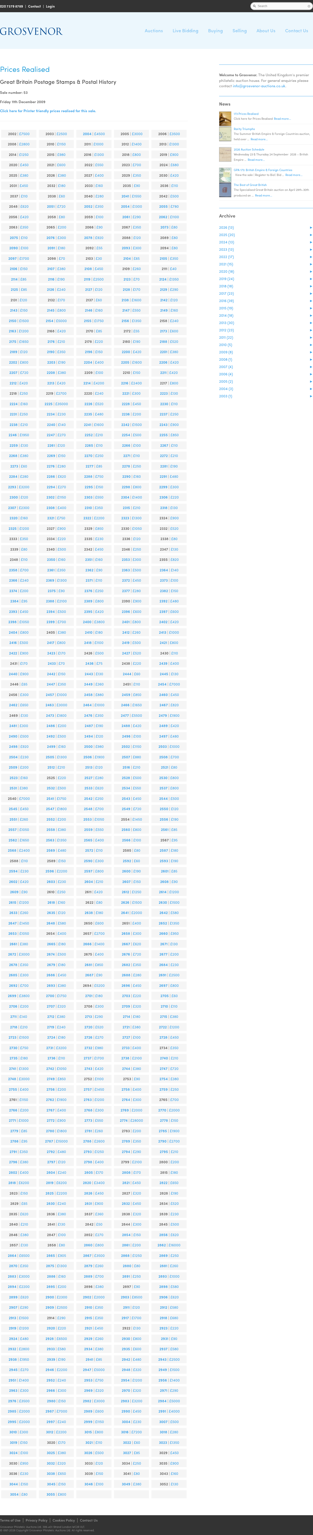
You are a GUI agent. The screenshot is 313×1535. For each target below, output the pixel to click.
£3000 (137, 133)
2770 (162, 1110)
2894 (12, 1286)
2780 (50, 1130)
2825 (49, 1193)
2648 (50, 923)
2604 (88, 881)
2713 (88, 1016)
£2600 (99, 1141)
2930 (126, 1338)
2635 (51, 912)
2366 (13, 580)
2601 (164, 871)
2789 (126, 1141)
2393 (13, 611)
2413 (162, 632)
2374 (13, 590)
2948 (126, 1369)
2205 (125, 362)
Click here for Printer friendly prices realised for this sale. (48, 110)
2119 (87, 279)
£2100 (62, 601)
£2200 (99, 518)
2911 (126, 1307)
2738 (125, 1058)
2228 (126, 403)
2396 (126, 611)
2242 (125, 424)
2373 (164, 580)
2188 (163, 341)
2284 (13, 476)
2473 (50, 715)
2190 (51, 351)
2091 (51, 247)
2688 (126, 975)
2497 (163, 736)
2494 (88, 736)
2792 (51, 1151)
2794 (126, 1151)
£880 (99, 694)
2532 (51, 788)
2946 (49, 1369)
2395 (88, 611)
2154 (49, 320)
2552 (50, 819)
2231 (13, 414)
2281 (164, 466)
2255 (163, 434)
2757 (88, 1089)
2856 (163, 1234)
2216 (124, 383)
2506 (87, 757)
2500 (88, 746)
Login (50, 6)
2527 (88, 777)
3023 (163, 1442)
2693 (51, 985)
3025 (51, 1452)
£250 (24, 393)
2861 (126, 1245)
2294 (51, 487)
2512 (51, 767)
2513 (88, 767)
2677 (163, 954)
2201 (163, 351)
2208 (51, 372)
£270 (61, 434)
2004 (87, 133)
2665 (51, 944)
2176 (51, 341)
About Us (266, 30)
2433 (52, 663)
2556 (164, 819)
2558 (50, 829)
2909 (49, 1307)
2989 (88, 1411)
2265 (89, 445)
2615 (12, 902)
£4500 (99, 133)
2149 (164, 310)
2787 (49, 1141)
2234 (51, 414)
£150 (24, 268)
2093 (126, 247)
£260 (137, 268)
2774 (124, 1120)
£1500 (24, 320)
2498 (13, 746)
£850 (174, 434)
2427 (126, 653)
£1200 (24, 331)
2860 (88, 1245)
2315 (126, 507)
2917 (125, 1317)
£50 (99, 1224)
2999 (88, 1421)
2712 (50, 1016)
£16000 (174, 1245)
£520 (174, 341)
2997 (50, 1421)
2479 (163, 715)
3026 (88, 1452)
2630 (163, 902)
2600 (126, 871)
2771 (12, 1120)
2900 (49, 1297)
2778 (164, 1120)
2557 (12, 829)
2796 (13, 1162)
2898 (163, 1286)
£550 (99, 164)
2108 (88, 268)
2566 (126, 840)
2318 (164, 507)
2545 (13, 808)
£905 (62, 1255)
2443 (89, 673)
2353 (126, 559)
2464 (87, 705)
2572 (89, 850)
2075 (14, 237)
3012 (49, 1432)
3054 (14, 1494)
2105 (163, 258)
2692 (13, 985)
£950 (174, 933)
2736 (51, 1058)
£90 (137, 185)
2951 (12, 1380)
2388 (50, 601)
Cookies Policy (64, 1520)
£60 (62, 196)
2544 (163, 798)
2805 (88, 1172)
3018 (163, 1432)
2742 (50, 1068)
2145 (51, 310)
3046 (88, 1484)
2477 (125, 715)
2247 (51, 434)
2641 (125, 912)
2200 (126, 351)
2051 (51, 206)
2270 (88, 455)
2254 (126, 434)
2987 (49, 1411)
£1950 (24, 434)
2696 (126, 985)
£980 (61, 154)
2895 (50, 1286)
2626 (125, 902)
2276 (51, 466)
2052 (88, 206)
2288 (88, 476)
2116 (51, 279)
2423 (51, 653)
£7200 (136, 1432)
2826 (88, 1193)
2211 (163, 372)
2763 (88, 1099)
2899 (13, 1297)
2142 (164, 300)
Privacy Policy (36, 1520)
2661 (13, 944)
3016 (125, 1432)
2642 (163, 912)
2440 (13, 673)
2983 (125, 1401)
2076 (50, 237)
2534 (126, 788)
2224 (14, 403)
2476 (88, 715)
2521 (164, 767)
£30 (99, 258)
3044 (13, 1484)
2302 (50, 497)
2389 (88, 601)
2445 (164, 673)
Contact (34, 6)
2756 (50, 1089)
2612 (125, 891)
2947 (87, 1369)
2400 (87, 621)
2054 (125, 206)
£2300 (24, 507)
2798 (88, 1162)
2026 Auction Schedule (249, 149)
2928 (49, 1338)
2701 (88, 995)
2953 (88, 1380)
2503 (162, 746)
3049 (126, 1484)
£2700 (61, 393)
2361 (51, 570)
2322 (87, 518)
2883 (12, 1276)
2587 (164, 850)
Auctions (154, 30)
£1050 (137, 528)
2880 (127, 1265)
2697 (163, 985)
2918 (163, 1317)
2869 (163, 1255)
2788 (87, 1141)
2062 (163, 216)
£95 (24, 601)
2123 (127, 279)
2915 (88, 1317)
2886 (51, 1276)
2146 (88, 310)
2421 (163, 642)
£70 (62, 258)
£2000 (136, 912)
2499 (51, 746)
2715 (163, 1016)
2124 (163, 279)
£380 (24, 175)
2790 (162, 1141)
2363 (126, 570)
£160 (99, 185)
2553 (87, 819)
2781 (88, 1130)
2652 (163, 923)
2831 (88, 1203)
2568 (12, 850)
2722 (163, 1027)
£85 (23, 279)
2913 (12, 1317)
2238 (14, 424)
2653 (12, 933)
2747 (164, 1068)
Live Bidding (185, 30)
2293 (12, 487)
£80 (62, 216)
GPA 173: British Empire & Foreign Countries (263, 170)
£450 (24, 164)
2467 (163, 705)
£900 (174, 154)
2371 (89, 580)
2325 (13, 528)
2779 (14, 1130)
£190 (61, 279)
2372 (126, 580)
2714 (126, 1016)
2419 (126, 642)
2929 (88, 1338)
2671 (164, 944)
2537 (163, 788)
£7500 (24, 133)
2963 (13, 1390)
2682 (126, 964)
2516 (126, 767)
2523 (14, 777)
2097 (12, 258)
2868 (125, 1255)
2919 (12, 1328)
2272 (164, 455)
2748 (12, 1078)
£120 (137, 237)
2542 (88, 798)
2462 (13, 705)
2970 (126, 1390)
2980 (51, 1401)
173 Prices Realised (246, 113)
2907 (13, 1307)
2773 (88, 1120)
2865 (50, 1255)
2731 (49, 1047)
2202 (13, 362)
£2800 (24, 144)
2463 (49, 705)
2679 (51, 964)
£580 (174, 912)
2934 (88, 1348)
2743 (88, 1068)
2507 (126, 757)
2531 (13, 788)
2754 (163, 1078)
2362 (89, 570)
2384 (14, 601)
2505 (50, 757)
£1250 (24, 154)
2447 (51, 684)
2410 (88, 632)
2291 (163, 476)
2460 (163, 694)
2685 (13, 975)
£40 (173, 268)
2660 (163, 933)
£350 (137, 175)
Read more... (282, 118)
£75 (99, 663)
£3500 (174, 133)
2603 (51, 881)
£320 (61, 1006)
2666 (87, 944)
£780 (174, 206)
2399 (50, 621)
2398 (12, 621)
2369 (50, 580)
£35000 (61, 403)
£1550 (136, 196)
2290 (126, 476)
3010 (13, 1432)
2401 (126, 621)
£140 (62, 424)
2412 (126, 632)
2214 (87, 383)
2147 (126, 310)
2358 (13, 570)
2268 (13, 455)
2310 (88, 507)
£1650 (24, 341)
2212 (13, 383)
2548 (88, 808)
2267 (164, 445)
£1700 (24, 258)
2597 (88, 871)
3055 (50, 1494)
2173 (163, 331)
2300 (14, 497)
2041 (125, 196)
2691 (162, 975)
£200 (62, 227)
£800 (136, 154)
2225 (49, 403)
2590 (88, 860)
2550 (164, 808)
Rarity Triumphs (244, 129)
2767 (50, 1110)
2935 (126, 1348)
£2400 (136, 383)
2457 (50, 694)
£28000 (136, 1120)
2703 (126, 995)
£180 (62, 185)
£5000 (61, 320)
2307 (12, 507)
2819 (50, 1182)
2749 (51, 1078)
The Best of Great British (250, 185)
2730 (13, 1047)
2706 (13, 1006)
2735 (14, 1058)
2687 (89, 975)
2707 (51, 1006)
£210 (61, 341)
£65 (137, 258)
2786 (14, 1141)
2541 (50, 798)
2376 (88, 590)
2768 (88, 1110)
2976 (12, 1401)
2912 (163, 1307)
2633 (13, 912)
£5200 (99, 985)
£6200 (24, 1182)
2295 (89, 487)
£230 (61, 414)
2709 (126, 1006)
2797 (51, 1162)
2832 (126, 1203)
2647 (12, 923)
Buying (215, 30)
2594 (13, 871)
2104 (127, 258)
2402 (163, 621)
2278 (126, 466)
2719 (50, 1027)
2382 (164, 590)
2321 (50, 518)
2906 (163, 1297)
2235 (88, 414)
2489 (163, 725)
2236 (126, 414)
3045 (51, 1484)
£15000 (62, 1141)
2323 (125, 518)
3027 (127, 1452)
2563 (50, 840)
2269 (51, 455)
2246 (13, 434)
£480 (99, 414)
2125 (14, 289)
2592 (127, 860)
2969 (88, 1390)
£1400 (137, 144)
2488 (126, 725)
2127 (88, 289)
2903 (125, 1297)
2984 (162, 1401)
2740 (164, 1058)
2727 (126, 1037)
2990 (126, 1411)
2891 (126, 1276)
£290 (137, 216)
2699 (12, 995)
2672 (12, 954)
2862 (161, 1245)
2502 (126, 746)
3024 (13, 1452)
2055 (163, 206)
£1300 (174, 144)
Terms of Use (10, 1520)
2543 (126, 798)
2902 (87, 1297)
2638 (89, 912)
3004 (126, 1421)
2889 (88, 1276)
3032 (51, 1463)
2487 (89, 725)
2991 (162, 1411)
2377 (126, 590)
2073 (164, 227)
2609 (14, 891)
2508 (163, 757)
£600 (61, 164)
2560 (126, 829)
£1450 (137, 819)
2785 (163, 1130)
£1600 (136, 300)
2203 (51, 362)
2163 (12, 331)
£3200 (24, 487)
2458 (88, 694)
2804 (50, 1172)
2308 (50, 507)
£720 (61, 206)
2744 (126, 1068)
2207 (13, 372)
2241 (87, 424)
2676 (126, 954)
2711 (13, 1016)
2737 (87, 1058)
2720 (88, 1027)
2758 (126, 1089)
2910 (88, 1307)
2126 (50, 289)
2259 (14, 445)
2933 (51, 1348)
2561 (164, 829)
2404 (13, 632)
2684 (163, 964)
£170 (136, 289)
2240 (51, 424)
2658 (126, 933)
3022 (127, 1442)
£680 (174, 164)
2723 (12, 1037)
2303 (88, 497)
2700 (50, 995)
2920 (51, 1328)
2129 (163, 289)
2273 (14, 466)
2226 (88, 403)
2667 (126, 944)
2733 (126, 1047)
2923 (163, 1328)
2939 (51, 1359)
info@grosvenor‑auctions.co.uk (259, 85)
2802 (13, 1172)
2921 (88, 1328)
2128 (126, 289)
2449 (88, 684)
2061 (126, 216)
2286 (51, 476)
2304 (125, 497)
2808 (126, 1172)
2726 (88, 1037)
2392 (163, 601)
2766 (13, 1110)
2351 (88, 559)
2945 (13, 1369)
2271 (126, 455)
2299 (163, 487)
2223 (164, 393)
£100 (99, 216)
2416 (13, 642)
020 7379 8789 (11, 6)
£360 (99, 684)
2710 (164, 1006)
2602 (13, 881)
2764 (126, 1099)
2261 (51, 445)
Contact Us (296, 30)
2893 (162, 1276)
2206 (163, 362)
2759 (163, 1089)
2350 (51, 559)
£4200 (98, 383)
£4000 (174, 1411)
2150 (12, 320)
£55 (99, 247)
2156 (125, 320)
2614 (163, 891)
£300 (61, 237)
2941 (89, 1359)
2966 (50, 1390)
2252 (89, 434)
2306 (163, 497)
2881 (163, 1265)
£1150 (61, 144)
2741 (12, 1068)
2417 (50, 642)
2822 (163, 1182)
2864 (12, 1255)
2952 (50, 1380)
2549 (126, 808)
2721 (126, 1027)
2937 (163, 1348)
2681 (88, 964)
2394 (50, 611)
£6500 (24, 1255)
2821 (126, 1182)
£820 (174, 559)
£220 (99, 341)
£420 (174, 175)
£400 (99, 175)
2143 (13, 310)
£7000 (174, 684)
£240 (61, 289)
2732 (88, 1047)
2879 (88, 1265)
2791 (13, 1151)
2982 (87, 1401)
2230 (164, 403)
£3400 (99, 1182)
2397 (163, 611)
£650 (24, 705)
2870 (13, 1265)
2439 (163, 663)
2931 (164, 1338)
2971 (163, 1390)
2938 (13, 1359)
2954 (125, 1380)
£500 (174, 196)
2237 (164, 414)
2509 (13, 767)
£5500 (137, 715)
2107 (51, 268)
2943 (162, 1359)
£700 (137, 164)
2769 (125, 1110)
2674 (51, 954)
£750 (99, 476)
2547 (50, 808)
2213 (50, 383)
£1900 (174, 715)
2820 (87, 1182)
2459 (126, 694)
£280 (99, 196)
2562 (13, 840)
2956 (162, 1380)
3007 (163, 1421)
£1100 (174, 216)
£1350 (174, 279)
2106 (13, 268)
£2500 (61, 133)
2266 (126, 445)
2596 (49, 871)
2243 (163, 424)
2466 (125, 705)
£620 (24, 206)
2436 (89, 663)
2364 (164, 570)
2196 (88, 351)
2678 (13, 964)
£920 (99, 237)
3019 (13, 1442)
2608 (164, 881)
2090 (13, 247)
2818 (12, 1182)
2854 (126, 1234)
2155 (87, 320)
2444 (127, 673)
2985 (12, 1411)
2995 (12, 1421)
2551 (13, 819)
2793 (88, 1151)
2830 (50, 1203)
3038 (51, 1473)
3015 (88, 1432)
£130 (174, 393)
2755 (13, 1089)
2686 (50, 975)
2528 (126, 777)
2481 (13, 725)
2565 (88, 840)
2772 (51, 1120)
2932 (12, 1348)
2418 (88, 642)
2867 (87, 1255)
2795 (164, 1151)
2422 (13, 653)
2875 (50, 1265)
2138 (125, 300)
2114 (14, 279)
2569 (50, 850)
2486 (50, 725)
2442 (51, 673)
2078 (88, 237)
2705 (164, 995)
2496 (126, 736)
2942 (126, 1359)
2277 (89, 466)
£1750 (99, 320)
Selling (240, 30)
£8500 (137, 1297)
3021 (89, 1442)
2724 (51, 1037)
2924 (13, 1338)
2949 (162, 1369)
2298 (126, 487)
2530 (163, 777)
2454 (162, 684)
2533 (88, 788)
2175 (12, 341)
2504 (13, 757)
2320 (14, 518)
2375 (52, 590)
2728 (163, 1037)
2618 (51, 902)
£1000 (98, 144)
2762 (50, 1099)
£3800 (99, 621)
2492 (50, 736)
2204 (88, 362)
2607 (126, 881)
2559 (88, 829)
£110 (174, 185)
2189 (13, 351)
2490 (13, 736)
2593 (164, 860)
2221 (125, 393)
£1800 (62, 715)
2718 (13, 1027)
